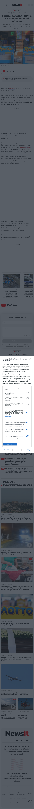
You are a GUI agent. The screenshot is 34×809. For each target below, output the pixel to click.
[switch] (27, 392)
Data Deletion (7, 450)
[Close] (30, 359)
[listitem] (17, 388)
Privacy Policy (26, 450)
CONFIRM (10, 444)
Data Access (17, 450)
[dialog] (17, 404)
